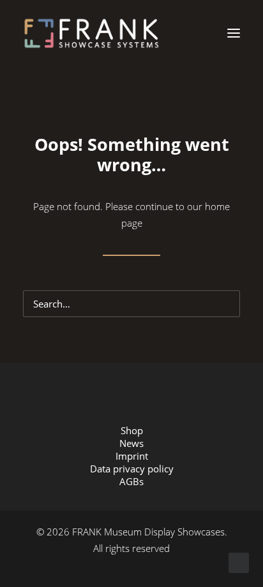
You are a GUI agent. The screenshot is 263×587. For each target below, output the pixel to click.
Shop (132, 430)
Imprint (132, 455)
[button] (233, 33)
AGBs (131, 481)
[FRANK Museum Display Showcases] (91, 33)
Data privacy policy (132, 468)
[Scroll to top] (239, 561)
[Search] (131, 303)
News (131, 443)
